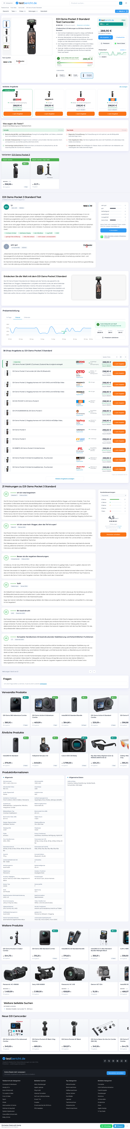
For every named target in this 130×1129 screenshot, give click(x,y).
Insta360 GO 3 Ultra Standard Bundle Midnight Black (101, 949)
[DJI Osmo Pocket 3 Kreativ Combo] (15, 170)
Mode (4, 1102)
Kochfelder (69, 1096)
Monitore (101, 1096)
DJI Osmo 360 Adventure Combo (15, 715)
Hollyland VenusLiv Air (40, 756)
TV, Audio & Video (7, 1093)
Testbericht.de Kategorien (11, 1081)
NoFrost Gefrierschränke (41, 1096)
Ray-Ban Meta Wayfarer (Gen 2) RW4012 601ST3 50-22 (102, 756)
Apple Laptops (38, 1087)
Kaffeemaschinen (71, 1090)
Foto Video (13, 7)
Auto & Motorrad (7, 1090)
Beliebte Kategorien (105, 1081)
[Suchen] (120, 3)
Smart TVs (37, 1099)
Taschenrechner (71, 1102)
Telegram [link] (120, 1126)
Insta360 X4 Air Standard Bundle (73, 949)
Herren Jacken (70, 1093)
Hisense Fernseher (40, 1093)
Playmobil (37, 1090)
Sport (4, 1099)
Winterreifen (102, 1099)
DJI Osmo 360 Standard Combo (43, 949)
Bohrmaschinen (71, 1087)
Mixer (99, 1105)
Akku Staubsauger (40, 1084)
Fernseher (101, 1084)
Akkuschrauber (70, 1084)
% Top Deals (101, 1111)
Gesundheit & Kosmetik (9, 1114)
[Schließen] (127, 1126)
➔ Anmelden (113, 230)
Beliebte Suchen (40, 1081)
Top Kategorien (71, 1081)
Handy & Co (6, 1087)
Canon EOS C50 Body (69, 756)
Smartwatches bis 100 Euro (42, 1105)
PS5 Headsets (38, 1108)
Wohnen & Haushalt (8, 1108)
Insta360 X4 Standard (10, 756)
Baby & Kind (6, 1117)
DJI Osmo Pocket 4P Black (71, 1039)
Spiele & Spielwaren (8, 1111)
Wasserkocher (70, 1105)
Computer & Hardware (9, 1084)
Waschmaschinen (71, 1108)
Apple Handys (102, 1108)
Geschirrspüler (102, 1090)
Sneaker (36, 1102)
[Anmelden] (126, 3)
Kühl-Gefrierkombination (105, 1087)
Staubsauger (102, 1093)
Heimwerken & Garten (9, 1105)
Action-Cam (59, 254)
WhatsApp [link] (107, 1126)
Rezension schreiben (113, 534)
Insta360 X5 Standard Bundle (72, 715)
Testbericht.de (5, 7)
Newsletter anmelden (116, 1073)
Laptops (68, 1099)
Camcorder (21, 7)
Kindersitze (101, 1102)
